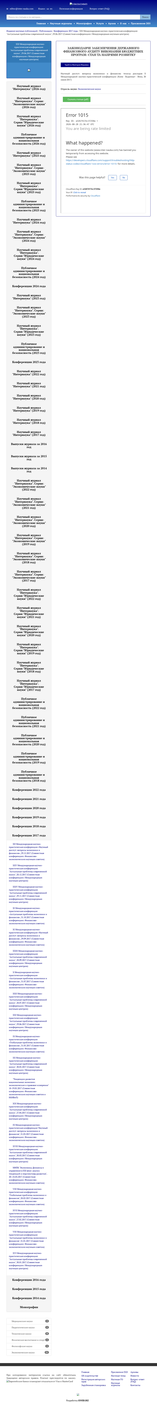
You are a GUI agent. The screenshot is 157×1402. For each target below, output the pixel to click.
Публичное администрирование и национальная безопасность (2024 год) (29, 272)
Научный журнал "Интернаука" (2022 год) (29, 372)
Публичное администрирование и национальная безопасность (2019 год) (29, 758)
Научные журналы (61, 23)
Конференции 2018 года (29, 826)
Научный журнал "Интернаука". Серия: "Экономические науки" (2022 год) (29, 485)
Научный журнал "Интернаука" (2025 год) (29, 154)
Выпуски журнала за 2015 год (29, 457)
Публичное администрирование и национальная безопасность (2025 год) (29, 205)
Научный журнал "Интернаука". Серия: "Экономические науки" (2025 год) (29, 169)
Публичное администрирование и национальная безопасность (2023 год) (29, 348)
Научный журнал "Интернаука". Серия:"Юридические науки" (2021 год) (29, 612)
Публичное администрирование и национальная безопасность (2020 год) (29, 739)
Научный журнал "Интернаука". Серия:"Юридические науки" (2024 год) (29, 254)
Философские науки (30, 1346)
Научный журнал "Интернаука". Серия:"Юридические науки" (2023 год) (29, 330)
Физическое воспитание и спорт (30, 1339)
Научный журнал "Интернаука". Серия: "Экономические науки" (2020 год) (29, 521)
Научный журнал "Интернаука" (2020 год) (29, 397)
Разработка (77, 1400)
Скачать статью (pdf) (78, 99)
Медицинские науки (30, 1321)
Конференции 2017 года (66, 30)
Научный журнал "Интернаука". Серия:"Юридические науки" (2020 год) (29, 630)
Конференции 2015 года (29, 1289)
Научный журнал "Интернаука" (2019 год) (29, 409)
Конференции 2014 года (29, 1298)
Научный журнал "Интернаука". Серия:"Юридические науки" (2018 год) (29, 667)
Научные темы (118, 1375)
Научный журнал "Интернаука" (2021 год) (29, 384)
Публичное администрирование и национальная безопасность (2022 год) (29, 703)
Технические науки (30, 1333)
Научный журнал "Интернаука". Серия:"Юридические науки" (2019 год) (29, 648)
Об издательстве (89, 1375)
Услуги (100, 23)
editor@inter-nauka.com (21, 8)
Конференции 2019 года (29, 817)
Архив (112, 23)
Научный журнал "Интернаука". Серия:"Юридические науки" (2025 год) (29, 187)
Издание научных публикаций (22, 30)
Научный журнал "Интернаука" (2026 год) (29, 87)
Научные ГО (117, 1379)
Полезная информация (71, 8)
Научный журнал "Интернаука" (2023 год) (29, 296)
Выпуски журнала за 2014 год (29, 469)
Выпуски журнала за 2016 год (29, 445)
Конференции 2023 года (29, 362)
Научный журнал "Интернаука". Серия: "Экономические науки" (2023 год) (29, 311)
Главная (41, 23)
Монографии (84, 23)
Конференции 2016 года (29, 1280)
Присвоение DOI (141, 23)
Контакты (135, 1385)
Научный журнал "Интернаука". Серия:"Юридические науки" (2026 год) (29, 120)
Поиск (145, 17)
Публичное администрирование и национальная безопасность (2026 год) (29, 139)
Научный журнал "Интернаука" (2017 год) (29, 433)
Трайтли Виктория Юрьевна (77, 65)
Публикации (45, 30)
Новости (134, 1375)
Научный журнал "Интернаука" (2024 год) (29, 221)
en (51, 8)
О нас (123, 23)
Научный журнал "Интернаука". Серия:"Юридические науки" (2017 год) (29, 685)
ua (48, 8)
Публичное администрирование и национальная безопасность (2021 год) (29, 721)
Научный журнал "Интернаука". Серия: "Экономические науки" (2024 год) (29, 236)
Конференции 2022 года (29, 790)
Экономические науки (30, 1352)
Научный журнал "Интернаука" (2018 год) (29, 421)
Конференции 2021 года (29, 799)
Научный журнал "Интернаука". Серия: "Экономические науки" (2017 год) (29, 576)
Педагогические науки (30, 1327)
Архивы (134, 1372)
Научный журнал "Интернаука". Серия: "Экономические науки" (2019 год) (29, 539)
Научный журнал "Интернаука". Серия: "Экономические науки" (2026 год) (29, 102)
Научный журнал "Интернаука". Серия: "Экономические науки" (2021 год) (29, 503)
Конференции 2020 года (29, 808)
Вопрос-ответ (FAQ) (100, 8)
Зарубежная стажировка (93, 1385)
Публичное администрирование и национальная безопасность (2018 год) (29, 776)
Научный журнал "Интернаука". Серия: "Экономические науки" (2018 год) (29, 557)
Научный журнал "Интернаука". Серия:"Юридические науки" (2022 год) (29, 594)
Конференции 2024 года (29, 286)
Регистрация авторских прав (93, 1380)
